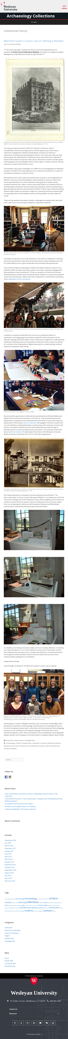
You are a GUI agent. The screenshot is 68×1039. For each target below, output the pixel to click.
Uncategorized (29, 740)
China (13, 902)
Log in (7, 958)
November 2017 (10, 848)
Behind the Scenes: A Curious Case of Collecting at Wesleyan (33, 40)
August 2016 (9, 873)
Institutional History (54, 743)
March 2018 (9, 846)
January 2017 (9, 862)
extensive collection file (17, 432)
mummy (35, 905)
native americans (53, 905)
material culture (29, 905)
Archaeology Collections (31, 16)
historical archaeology (12, 930)
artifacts (18, 743)
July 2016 (8, 875)
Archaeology (10, 743)
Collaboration (27, 743)
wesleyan (47, 910)
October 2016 (9, 867)
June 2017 (8, 854)
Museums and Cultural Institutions (16, 746)
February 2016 (10, 881)
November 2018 (10, 840)
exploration (51, 902)
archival (39, 899)
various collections (29, 423)
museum (40, 905)
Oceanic (17, 908)
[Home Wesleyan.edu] (34, 981)
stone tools (17, 911)
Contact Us (13, 1009)
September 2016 (10, 870)
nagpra (45, 905)
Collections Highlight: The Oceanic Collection (20, 809)
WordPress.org (10, 966)
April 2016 (8, 878)
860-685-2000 (55, 1001)
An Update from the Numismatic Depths (19, 804)
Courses (43, 743)
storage (22, 911)
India (9, 905)
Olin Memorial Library (37, 746)
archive (43, 899)
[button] (64, 6)
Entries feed (9, 961)
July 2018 (8, 843)
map (23, 905)
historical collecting (11, 933)
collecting (22, 902)
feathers (56, 902)
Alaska (9, 899)
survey (35, 911)
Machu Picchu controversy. (21, 279)
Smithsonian (54, 907)
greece (60, 902)
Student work (18, 740)
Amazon (13, 899)
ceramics (8, 902)
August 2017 (9, 851)
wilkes (54, 911)
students (13, 749)
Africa (6, 899)
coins (16, 902)
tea (38, 911)
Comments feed (10, 963)
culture (45, 902)
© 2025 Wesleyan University (33, 1034)
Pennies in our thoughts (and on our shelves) (20, 806)
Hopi (6, 905)
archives (47, 899)
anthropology (19, 899)
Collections (9, 740)
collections (36, 743)
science (46, 908)
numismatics (12, 908)
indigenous (18, 905)
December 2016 (10, 865)
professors (41, 908)
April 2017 (8, 857)
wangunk (41, 911)
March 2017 (9, 859)
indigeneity (13, 905)
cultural (41, 902)
